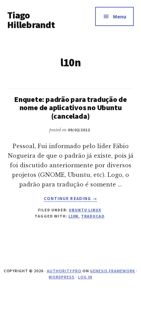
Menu (119, 16)
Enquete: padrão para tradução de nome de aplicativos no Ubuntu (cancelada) (70, 107)
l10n (73, 216)
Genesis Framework (112, 270)
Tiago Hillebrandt (31, 20)
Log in (85, 276)
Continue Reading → (70, 199)
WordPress (62, 276)
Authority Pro (64, 270)
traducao (93, 216)
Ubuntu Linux (85, 209)
